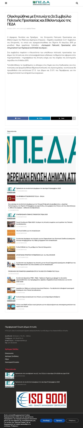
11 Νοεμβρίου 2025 (14, 210)
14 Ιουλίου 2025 (21, 299)
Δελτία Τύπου (31, 28)
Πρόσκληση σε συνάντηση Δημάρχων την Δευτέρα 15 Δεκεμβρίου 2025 (38, 188)
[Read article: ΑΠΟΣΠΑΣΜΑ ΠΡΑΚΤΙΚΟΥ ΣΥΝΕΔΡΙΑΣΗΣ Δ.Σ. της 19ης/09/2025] (11, 257)
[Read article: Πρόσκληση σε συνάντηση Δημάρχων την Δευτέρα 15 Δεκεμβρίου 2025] (11, 190)
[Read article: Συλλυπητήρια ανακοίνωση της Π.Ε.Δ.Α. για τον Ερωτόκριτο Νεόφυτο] (11, 299)
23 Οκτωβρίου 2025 (22, 233)
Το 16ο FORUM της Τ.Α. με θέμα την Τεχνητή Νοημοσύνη (33, 247)
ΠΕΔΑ (7, 359)
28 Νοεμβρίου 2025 (22, 198)
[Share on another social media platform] (74, 118)
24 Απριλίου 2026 (14, 182)
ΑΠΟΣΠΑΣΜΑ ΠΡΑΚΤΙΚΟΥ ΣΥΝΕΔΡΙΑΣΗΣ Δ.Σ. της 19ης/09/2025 (35, 255)
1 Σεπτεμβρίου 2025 (22, 267)
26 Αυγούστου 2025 (14, 273)
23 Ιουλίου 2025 (21, 284)
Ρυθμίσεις (72, 421)
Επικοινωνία (9, 353)
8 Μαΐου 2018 (11, 28)
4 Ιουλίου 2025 (20, 309)
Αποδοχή (46, 421)
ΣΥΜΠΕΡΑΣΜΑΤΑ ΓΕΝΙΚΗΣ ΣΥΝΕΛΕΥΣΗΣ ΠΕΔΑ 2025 (32, 214)
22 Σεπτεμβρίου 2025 (22, 257)
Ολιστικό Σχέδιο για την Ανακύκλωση (28, 231)
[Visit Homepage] (41, 3)
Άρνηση (59, 421)
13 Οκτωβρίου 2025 (22, 249)
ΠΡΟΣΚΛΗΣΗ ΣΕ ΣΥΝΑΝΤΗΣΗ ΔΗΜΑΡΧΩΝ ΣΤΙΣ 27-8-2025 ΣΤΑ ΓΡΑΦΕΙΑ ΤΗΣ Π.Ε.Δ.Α (33, 271)
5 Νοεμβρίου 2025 (22, 217)
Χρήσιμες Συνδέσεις (12, 356)
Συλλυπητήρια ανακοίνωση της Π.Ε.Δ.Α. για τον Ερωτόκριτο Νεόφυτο (38, 297)
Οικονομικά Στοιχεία (12, 362)
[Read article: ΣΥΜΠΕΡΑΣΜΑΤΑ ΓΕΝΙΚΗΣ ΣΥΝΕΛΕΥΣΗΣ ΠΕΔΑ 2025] (11, 216)
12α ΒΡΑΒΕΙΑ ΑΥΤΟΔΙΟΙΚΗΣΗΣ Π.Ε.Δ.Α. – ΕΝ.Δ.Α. (30, 196)
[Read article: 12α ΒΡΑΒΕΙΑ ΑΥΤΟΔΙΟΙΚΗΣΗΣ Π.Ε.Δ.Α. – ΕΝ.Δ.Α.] (11, 198)
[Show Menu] (6, 3)
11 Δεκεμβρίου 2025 (22, 191)
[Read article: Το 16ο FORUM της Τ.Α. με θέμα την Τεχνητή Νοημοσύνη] (11, 249)
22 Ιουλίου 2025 (21, 292)
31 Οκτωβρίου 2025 (22, 226)
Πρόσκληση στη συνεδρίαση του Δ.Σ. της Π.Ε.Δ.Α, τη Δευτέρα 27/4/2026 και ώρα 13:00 (36, 180)
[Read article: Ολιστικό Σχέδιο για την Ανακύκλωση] (11, 233)
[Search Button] (77, 3)
